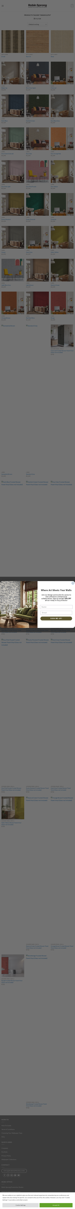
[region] (37, 1200)
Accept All (56, 1205)
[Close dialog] (73, 583)
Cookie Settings (21, 1205)
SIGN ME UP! (56, 618)
